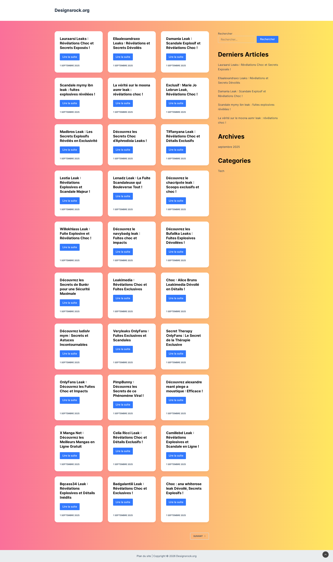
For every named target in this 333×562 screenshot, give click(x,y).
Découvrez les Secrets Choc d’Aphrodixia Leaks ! (130, 136)
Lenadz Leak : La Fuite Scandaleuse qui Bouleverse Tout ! (131, 182)
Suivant (198, 536)
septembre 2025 (229, 147)
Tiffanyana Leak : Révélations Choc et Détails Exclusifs (183, 136)
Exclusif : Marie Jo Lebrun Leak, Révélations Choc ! (182, 89)
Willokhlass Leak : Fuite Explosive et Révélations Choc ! (75, 233)
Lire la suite (71, 57)
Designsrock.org (72, 10)
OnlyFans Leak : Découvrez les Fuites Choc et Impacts (77, 386)
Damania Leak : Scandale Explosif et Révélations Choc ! (183, 43)
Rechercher (225, 33)
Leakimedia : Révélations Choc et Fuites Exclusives (130, 284)
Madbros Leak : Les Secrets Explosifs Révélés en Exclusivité (78, 136)
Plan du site (144, 556)
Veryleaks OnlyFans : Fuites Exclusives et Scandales (131, 335)
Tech (221, 171)
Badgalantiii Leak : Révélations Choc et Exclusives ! (130, 488)
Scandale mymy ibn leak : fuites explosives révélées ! (77, 89)
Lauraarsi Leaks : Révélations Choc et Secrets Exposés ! (77, 43)
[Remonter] (325, 554)
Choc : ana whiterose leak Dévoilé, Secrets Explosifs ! (184, 488)
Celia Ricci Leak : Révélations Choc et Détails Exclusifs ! (130, 437)
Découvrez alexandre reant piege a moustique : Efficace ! (184, 386)
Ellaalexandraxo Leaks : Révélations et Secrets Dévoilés (131, 43)
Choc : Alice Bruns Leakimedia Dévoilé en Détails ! (182, 284)
